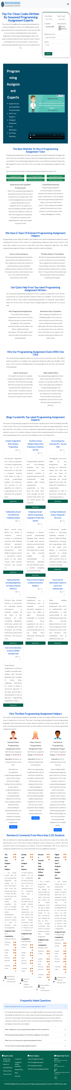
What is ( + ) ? (50, 34)
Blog (16, 1073)
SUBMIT (48, 54)
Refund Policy (19, 1069)
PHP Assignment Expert (55, 180)
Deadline (48, 24)
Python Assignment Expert (15, 180)
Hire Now (13, 827)
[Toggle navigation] (68, 4)
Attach (60, 28)
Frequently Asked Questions (18, 1064)
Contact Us (18, 1059)
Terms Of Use (7, 1074)
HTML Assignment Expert (35, 180)
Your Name (48, 16)
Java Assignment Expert (55, 176)
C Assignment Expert (15, 176)
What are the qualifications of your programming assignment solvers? (25, 1006)
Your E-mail (61, 16)
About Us (6, 1064)
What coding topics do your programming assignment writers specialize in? (27, 1029)
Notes (47, 42)
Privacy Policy (7, 1071)
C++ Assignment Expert (35, 176)
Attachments (61, 24)
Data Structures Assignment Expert (38, 1069)
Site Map (17, 1076)
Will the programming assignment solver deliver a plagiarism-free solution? (27, 1035)
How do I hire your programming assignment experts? (21, 1046)
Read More (13, 501)
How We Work (7, 1067)
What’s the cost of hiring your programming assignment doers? (23, 1040)
